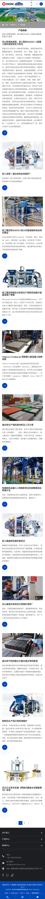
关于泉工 (6, 832)
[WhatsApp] (7, 875)
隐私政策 (35, 893)
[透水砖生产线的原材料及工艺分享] (22, 407)
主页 (6, 25)
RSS (22, 893)
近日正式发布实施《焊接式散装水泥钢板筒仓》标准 (22, 789)
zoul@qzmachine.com (15, 864)
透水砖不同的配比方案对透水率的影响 (20, 661)
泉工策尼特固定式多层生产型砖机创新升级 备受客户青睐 (22, 294)
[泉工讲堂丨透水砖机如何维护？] (22, 156)
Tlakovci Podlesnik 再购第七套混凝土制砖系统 (22, 358)
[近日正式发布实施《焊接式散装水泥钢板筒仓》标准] (22, 770)
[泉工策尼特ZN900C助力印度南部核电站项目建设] (22, 211)
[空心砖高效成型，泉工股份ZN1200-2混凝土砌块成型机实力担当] (22, 35)
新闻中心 (14, 25)
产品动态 (22, 25)
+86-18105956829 (13, 857)
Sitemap (14, 893)
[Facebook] (3, 875)
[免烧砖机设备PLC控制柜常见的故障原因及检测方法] (22, 470)
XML (27, 893)
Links (6, 893)
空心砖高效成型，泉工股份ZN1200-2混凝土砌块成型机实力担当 (21, 43)
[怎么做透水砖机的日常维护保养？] (22, 588)
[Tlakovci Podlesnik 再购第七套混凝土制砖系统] (22, 341)
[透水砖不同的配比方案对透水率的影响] (22, 645)
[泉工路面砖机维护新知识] (22, 525)
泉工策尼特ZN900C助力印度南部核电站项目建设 (22, 232)
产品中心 (6, 839)
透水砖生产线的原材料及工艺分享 (17, 425)
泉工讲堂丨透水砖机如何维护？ (16, 174)
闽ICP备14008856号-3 (32, 886)
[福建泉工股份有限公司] (16, 3)
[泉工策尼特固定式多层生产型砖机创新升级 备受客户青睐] (22, 277)
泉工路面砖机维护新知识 (13, 541)
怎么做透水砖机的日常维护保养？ (17, 604)
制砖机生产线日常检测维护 (14, 721)
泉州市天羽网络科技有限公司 (20, 890)
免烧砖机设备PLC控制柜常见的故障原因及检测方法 (22, 489)
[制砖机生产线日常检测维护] (22, 705)
